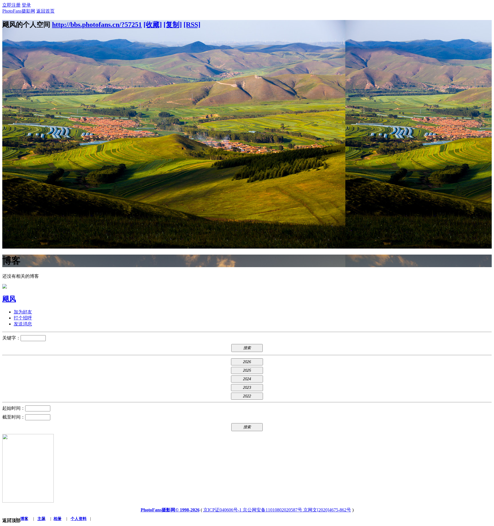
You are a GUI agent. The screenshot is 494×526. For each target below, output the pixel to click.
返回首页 (45, 11)
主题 (41, 519)
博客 (24, 519)
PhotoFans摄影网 (18, 11)
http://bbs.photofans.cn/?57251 (97, 24)
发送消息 (23, 323)
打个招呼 (23, 317)
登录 (26, 5)
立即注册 (11, 5)
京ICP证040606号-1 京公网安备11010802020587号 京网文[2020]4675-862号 (277, 509)
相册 (57, 519)
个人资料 (79, 519)
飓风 (9, 299)
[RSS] (192, 24)
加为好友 (23, 311)
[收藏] (153, 24)
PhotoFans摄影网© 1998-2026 (170, 509)
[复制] (173, 24)
